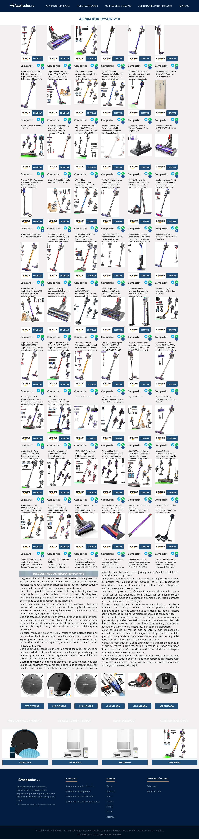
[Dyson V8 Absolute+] (86, 365)
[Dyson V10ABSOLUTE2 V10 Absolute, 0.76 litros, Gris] (59, 148)
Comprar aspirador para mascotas (83, 801)
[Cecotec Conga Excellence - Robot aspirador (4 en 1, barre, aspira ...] (32, 687)
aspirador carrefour (174, 720)
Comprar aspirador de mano (80, 796)
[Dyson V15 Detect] (140, 365)
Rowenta (110, 791)
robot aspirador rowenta (25, 720)
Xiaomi (109, 811)
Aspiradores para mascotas (155, 5)
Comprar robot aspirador (78, 791)
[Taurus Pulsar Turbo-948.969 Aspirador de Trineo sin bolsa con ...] (140, 687)
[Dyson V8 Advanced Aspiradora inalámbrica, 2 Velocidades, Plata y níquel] (113, 365)
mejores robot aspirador (74, 720)
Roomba (110, 817)
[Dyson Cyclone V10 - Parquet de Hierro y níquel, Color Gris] (166, 202)
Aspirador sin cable (58, 5)
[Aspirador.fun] (39, 779)
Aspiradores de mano (118, 5)
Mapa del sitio (154, 791)
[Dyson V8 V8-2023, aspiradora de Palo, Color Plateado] (166, 365)
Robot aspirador (87, 5)
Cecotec (110, 801)
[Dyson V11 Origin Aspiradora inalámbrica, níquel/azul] (166, 257)
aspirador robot (124, 720)
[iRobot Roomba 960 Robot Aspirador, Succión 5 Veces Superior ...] (166, 687)
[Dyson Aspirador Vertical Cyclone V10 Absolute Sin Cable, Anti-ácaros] (166, 40)
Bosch (109, 796)
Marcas (184, 5)
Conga (109, 806)
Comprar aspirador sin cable (80, 786)
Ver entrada (32, 706)
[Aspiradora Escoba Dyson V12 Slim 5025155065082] (32, 202)
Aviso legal (152, 786)
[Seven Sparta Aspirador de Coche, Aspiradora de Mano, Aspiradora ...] (113, 687)
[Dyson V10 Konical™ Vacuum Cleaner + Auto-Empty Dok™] (140, 94)
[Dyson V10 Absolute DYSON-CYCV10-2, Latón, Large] (166, 94)
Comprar (37, 59)
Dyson (109, 786)
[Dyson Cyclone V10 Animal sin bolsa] (32, 94)
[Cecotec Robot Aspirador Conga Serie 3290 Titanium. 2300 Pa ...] (59, 687)
